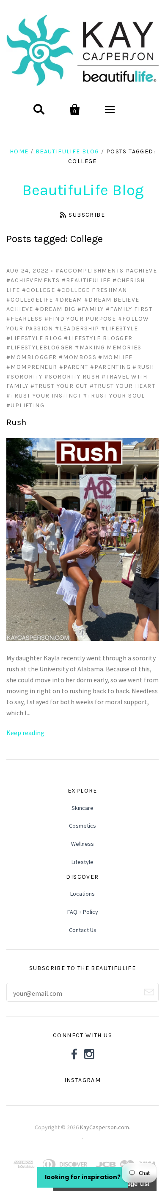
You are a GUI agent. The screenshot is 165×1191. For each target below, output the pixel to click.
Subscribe (87, 214)
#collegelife (29, 299)
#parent (73, 367)
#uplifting (25, 405)
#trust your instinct (43, 395)
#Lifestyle (119, 328)
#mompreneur (31, 367)
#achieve (141, 270)
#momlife (115, 357)
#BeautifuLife (86, 280)
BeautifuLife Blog (67, 151)
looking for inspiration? (83, 1177)
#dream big (55, 309)
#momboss (77, 357)
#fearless (24, 318)
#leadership (77, 328)
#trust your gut (59, 386)
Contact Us (82, 930)
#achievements (33, 280)
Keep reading (25, 732)
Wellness (82, 844)
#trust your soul (114, 395)
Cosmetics (82, 825)
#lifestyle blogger (98, 338)
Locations (82, 893)
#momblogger (31, 357)
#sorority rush (72, 376)
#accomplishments (89, 270)
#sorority (24, 376)
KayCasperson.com (104, 1127)
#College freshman (92, 290)
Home (19, 151)
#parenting (110, 367)
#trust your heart (122, 386)
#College (38, 290)
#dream (68, 299)
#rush (143, 367)
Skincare (83, 808)
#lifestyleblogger (39, 347)
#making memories (108, 347)
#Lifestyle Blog (34, 338)
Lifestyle (83, 862)
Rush (16, 422)
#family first (129, 309)
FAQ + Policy (82, 912)
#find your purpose (80, 318)
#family (90, 309)
